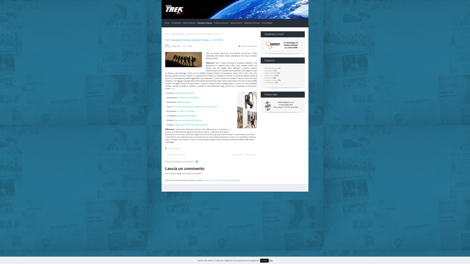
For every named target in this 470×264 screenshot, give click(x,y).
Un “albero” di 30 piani (185, 111)
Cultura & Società (270, 73)
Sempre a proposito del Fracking (188, 120)
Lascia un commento (249, 46)
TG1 (172, 88)
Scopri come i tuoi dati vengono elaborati (221, 180)
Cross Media (268, 71)
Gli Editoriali (268, 78)
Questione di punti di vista (184, 93)
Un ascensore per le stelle (188, 97)
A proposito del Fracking (186, 116)
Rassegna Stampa (178, 34)
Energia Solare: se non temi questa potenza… (191, 125)
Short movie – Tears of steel (244, 155)
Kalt (190, 46)
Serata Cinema (269, 82)
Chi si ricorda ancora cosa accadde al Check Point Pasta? (194, 106)
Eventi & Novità (269, 75)
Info (271, 260)
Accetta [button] (264, 261)
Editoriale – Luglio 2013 (176, 155)
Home (167, 34)
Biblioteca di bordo (271, 68)
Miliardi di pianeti (183, 102)
